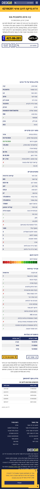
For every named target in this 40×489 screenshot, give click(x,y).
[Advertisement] (20, 63)
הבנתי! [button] (19, 482)
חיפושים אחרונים (33, 436)
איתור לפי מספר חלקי (32, 433)
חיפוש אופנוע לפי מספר (32, 428)
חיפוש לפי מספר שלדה (32, 430)
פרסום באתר (15, 438)
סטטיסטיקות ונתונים (13, 436)
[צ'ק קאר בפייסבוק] (37, 472)
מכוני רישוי (35, 441)
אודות (16, 425)
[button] (37, 3)
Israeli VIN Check (13, 430)
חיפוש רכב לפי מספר (32, 425)
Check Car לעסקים (13, 428)
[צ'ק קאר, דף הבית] (7, 3)
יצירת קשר (15, 444)
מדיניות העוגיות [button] (16, 477)
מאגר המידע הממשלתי (14, 467)
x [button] (35, 470)
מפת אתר (15, 441)
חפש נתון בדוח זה (5, 45)
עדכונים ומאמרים (13, 433)
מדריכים (36, 438)
